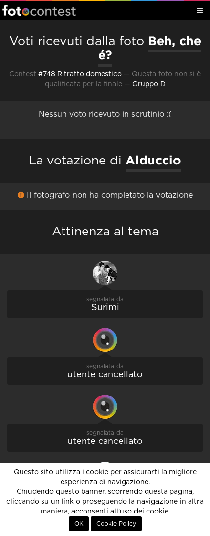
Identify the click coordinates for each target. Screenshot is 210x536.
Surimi (105, 307)
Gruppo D (149, 84)
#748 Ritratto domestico (80, 74)
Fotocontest (39, 10)
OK (79, 524)
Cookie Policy (116, 524)
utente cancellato (105, 375)
